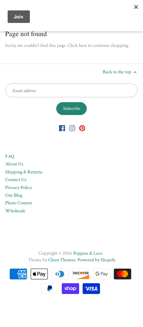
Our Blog (13, 195)
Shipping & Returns (23, 172)
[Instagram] (72, 128)
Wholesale (15, 211)
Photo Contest (18, 203)
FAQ (9, 156)
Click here (77, 45)
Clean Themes (61, 260)
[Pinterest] (82, 128)
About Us (14, 164)
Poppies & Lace (88, 253)
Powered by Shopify (96, 260)
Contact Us (15, 180)
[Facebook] (62, 128)
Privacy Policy (18, 188)
